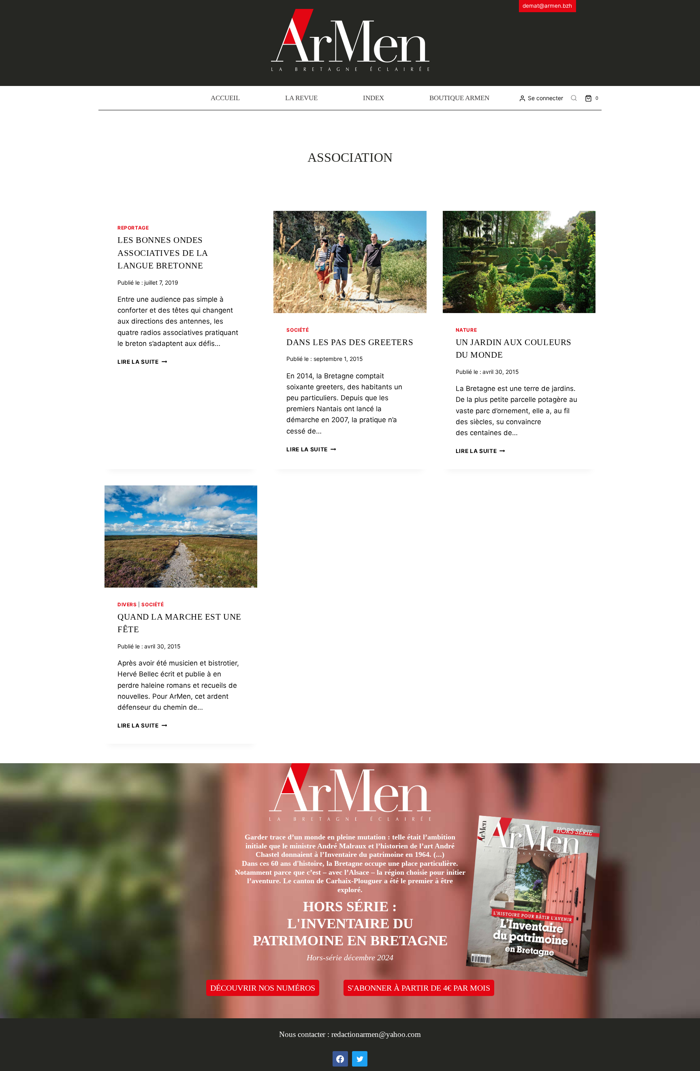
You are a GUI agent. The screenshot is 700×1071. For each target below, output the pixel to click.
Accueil (225, 98)
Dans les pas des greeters (349, 342)
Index (373, 98)
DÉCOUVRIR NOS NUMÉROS (262, 987)
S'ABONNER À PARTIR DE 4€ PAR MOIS (419, 987)
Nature (466, 330)
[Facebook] (340, 1059)
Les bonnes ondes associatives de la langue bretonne (162, 252)
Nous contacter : (305, 1034)
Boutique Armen (459, 98)
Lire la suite (142, 361)
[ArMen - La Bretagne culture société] (350, 39)
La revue (301, 98)
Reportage (133, 228)
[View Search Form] (574, 98)
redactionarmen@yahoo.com (376, 1034)
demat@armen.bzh (547, 5)
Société (297, 330)
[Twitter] (359, 1059)
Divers (127, 604)
